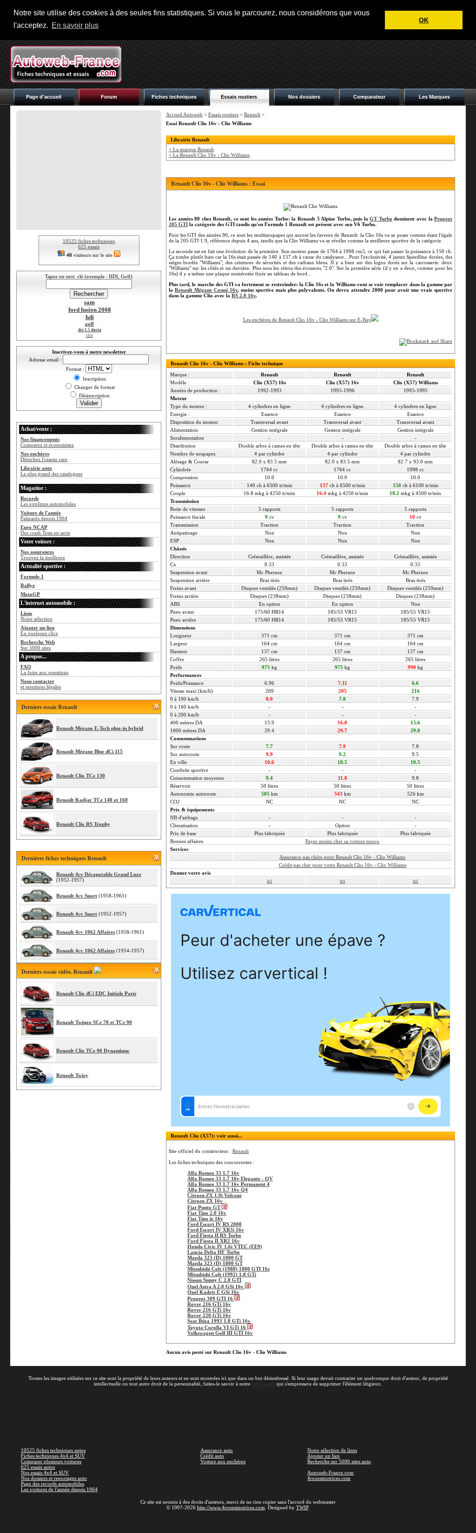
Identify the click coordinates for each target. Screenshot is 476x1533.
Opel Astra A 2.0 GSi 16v (216, 1286)
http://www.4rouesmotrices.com (231, 1507)
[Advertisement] (296, 64)
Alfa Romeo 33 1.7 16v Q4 (217, 1189)
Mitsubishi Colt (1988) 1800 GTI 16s (228, 1269)
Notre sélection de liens (332, 1450)
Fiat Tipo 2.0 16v (206, 1213)
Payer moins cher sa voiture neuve (342, 841)
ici (269, 881)
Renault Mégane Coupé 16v (206, 290)
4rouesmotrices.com (328, 1478)
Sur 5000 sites (37, 644)
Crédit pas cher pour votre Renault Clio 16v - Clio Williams (342, 865)
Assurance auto (216, 1450)
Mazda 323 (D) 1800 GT (215, 1257)
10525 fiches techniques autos (53, 1450)
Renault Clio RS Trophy (83, 824)
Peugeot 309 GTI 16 (210, 1298)
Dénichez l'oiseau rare (43, 456)
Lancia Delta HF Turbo (213, 1252)
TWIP (302, 1507)
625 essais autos (38, 1467)
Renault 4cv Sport (76, 895)
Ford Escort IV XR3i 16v (215, 1229)
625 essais (88, 246)
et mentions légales (40, 684)
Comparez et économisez (47, 442)
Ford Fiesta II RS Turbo (214, 1235)
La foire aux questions (44, 669)
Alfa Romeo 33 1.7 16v (213, 1173)
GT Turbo (381, 218)
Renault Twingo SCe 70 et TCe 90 (94, 1022)
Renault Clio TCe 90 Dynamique (92, 1050)
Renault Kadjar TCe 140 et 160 (92, 800)
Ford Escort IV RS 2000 (214, 1224)
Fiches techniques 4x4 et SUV (53, 1456)
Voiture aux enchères (222, 1461)
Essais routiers (239, 97)
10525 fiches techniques (89, 241)
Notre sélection (36, 616)
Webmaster (263, 1383)
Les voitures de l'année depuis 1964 (59, 1489)
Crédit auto (212, 1456)
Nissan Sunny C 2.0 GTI (214, 1280)
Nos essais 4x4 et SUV (45, 1472)
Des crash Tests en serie (45, 530)
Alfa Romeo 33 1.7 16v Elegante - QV (230, 1178)
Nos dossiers (304, 97)
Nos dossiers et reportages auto (54, 1478)
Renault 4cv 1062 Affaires (85, 932)
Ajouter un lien (323, 1456)
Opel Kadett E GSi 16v (213, 1292)
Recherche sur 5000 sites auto (339, 1461)
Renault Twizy (72, 1075)
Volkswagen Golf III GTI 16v (220, 1333)
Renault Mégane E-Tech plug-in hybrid (99, 728)
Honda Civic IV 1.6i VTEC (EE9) (224, 1246)
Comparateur (369, 97)
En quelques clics (39, 630)
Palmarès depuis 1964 (43, 515)
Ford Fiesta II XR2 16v (213, 1241)
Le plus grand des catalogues (51, 470)
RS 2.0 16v (243, 295)
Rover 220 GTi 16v (209, 1315)
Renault (252, 114)
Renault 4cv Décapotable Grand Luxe (98, 874)
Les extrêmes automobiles (48, 501)
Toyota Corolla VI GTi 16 (217, 1327)
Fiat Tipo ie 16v (205, 1218)
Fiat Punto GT (204, 1207)
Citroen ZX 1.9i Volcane (214, 1195)
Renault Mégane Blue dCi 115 (89, 751)
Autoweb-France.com (330, 1472)
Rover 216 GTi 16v (209, 1304)
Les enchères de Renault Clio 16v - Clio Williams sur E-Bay (307, 319)
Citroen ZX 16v (205, 1201)
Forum (109, 97)
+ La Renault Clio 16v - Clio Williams (209, 155)
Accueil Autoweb (184, 114)
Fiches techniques (174, 97)
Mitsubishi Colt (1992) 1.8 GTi (221, 1274)
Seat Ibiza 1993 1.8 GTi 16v (219, 1321)
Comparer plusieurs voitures (51, 1461)
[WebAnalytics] (238, 1521)
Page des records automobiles (52, 1483)
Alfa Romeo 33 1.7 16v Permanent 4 (228, 1184)
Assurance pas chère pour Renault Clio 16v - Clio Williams (342, 857)
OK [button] (424, 20)
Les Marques (434, 97)
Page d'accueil (43, 97)
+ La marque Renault (191, 149)
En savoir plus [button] (75, 25)
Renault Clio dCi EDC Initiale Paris (96, 993)
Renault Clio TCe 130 (80, 775)
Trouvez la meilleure (42, 554)
